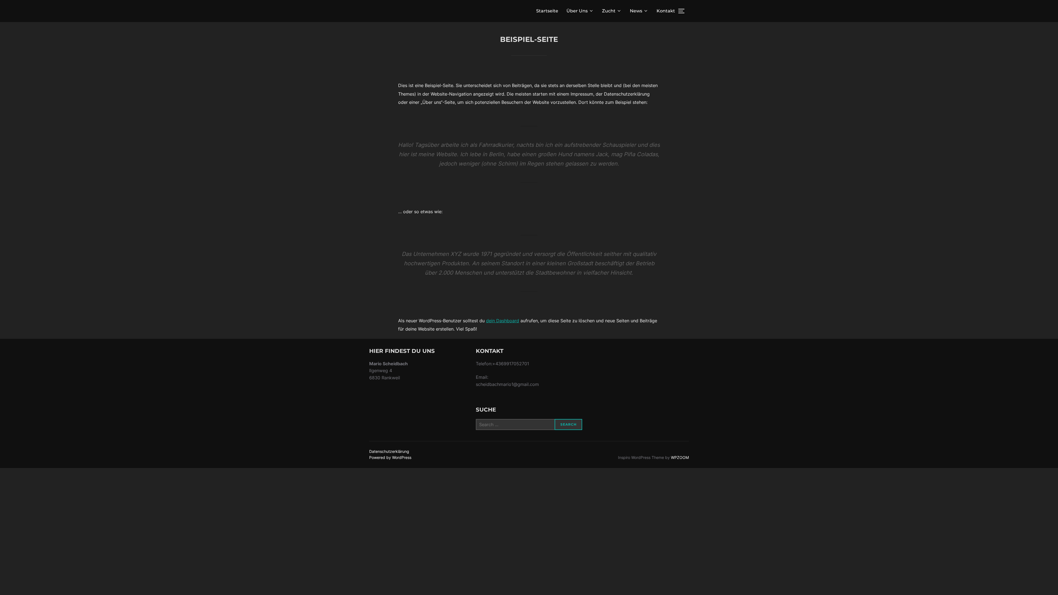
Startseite (547, 10)
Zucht (609, 10)
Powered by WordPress (390, 457)
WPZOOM (680, 457)
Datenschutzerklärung (389, 451)
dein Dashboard (502, 320)
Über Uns (577, 10)
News (636, 10)
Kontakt (666, 10)
